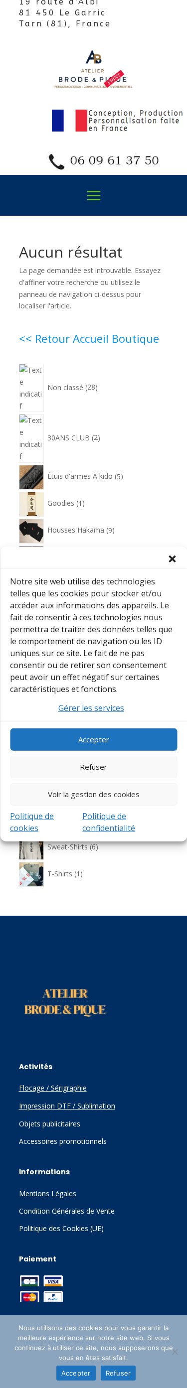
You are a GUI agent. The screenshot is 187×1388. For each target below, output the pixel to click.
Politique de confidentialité (108, 822)
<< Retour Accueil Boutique (89, 338)
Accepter (93, 739)
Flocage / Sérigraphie (53, 1088)
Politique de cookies (32, 822)
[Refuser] (175, 1352)
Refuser (93, 767)
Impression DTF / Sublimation (67, 1105)
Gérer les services (91, 707)
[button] (172, 559)
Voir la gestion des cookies (94, 794)
